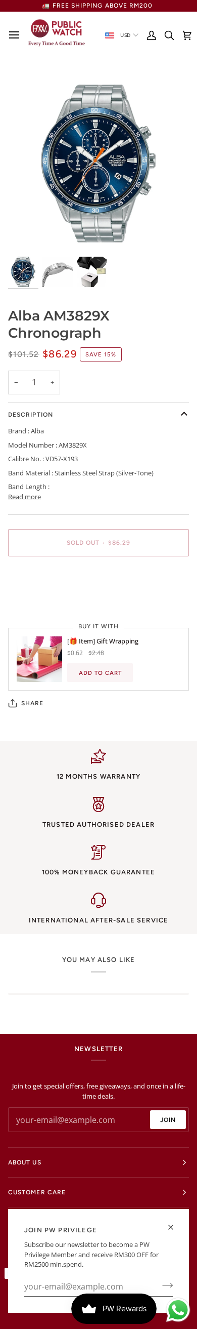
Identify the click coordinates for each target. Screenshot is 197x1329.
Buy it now (98, 577)
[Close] (175, 1227)
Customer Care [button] (37, 1192)
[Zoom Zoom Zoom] (98, 163)
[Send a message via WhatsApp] (178, 1310)
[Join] (164, 1285)
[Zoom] (27, 235)
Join (168, 1119)
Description (30, 414)
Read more (24, 496)
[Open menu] (17, 35)
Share (32, 703)
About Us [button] (24, 1162)
